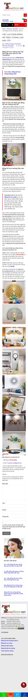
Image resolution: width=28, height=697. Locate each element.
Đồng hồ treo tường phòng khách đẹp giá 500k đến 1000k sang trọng (13, 593)
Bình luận (5, 483)
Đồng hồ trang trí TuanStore (13, 44)
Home (4, 28)
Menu (17, 25)
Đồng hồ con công (6, 643)
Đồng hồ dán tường (7, 645)
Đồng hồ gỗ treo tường (8, 648)
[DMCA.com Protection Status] (19, 628)
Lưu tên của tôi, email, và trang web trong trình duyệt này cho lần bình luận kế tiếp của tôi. (13, 526)
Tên (3, 503)
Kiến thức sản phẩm (12, 28)
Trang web (5, 516)
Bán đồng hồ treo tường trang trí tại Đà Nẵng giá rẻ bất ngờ (13, 586)
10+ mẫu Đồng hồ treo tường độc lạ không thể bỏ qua (13, 579)
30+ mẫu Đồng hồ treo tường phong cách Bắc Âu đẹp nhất (13, 565)
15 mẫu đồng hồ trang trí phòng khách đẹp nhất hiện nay (14, 572)
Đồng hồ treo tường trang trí (9, 640)
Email (4, 510)
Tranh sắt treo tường (7, 650)
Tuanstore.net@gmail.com (14, 463)
